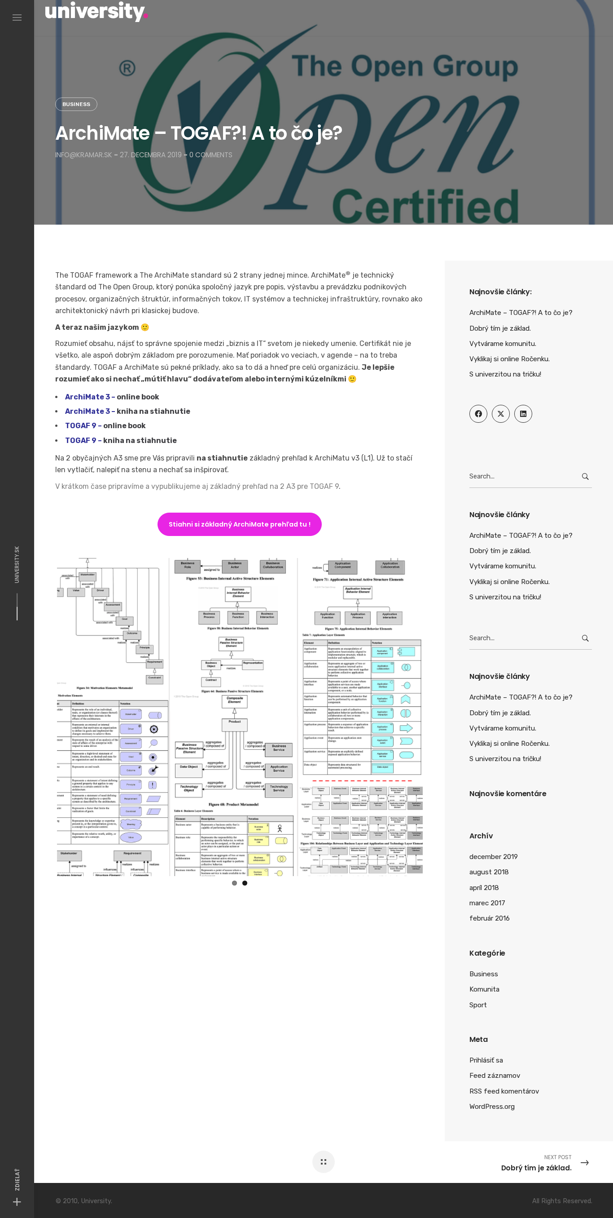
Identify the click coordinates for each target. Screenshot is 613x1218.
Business (76, 104)
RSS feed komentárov (504, 1091)
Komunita (484, 989)
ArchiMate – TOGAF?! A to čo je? (521, 313)
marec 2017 (487, 903)
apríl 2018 (484, 888)
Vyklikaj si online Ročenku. (509, 359)
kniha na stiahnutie (153, 411)
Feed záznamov (494, 1076)
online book (138, 397)
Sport (478, 1005)
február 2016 (489, 918)
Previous (44, 715)
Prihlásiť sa (486, 1060)
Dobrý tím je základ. (500, 328)
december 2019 (493, 857)
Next (436, 715)
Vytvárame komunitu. (502, 344)
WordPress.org (492, 1107)
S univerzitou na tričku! (505, 374)
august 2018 (489, 872)
